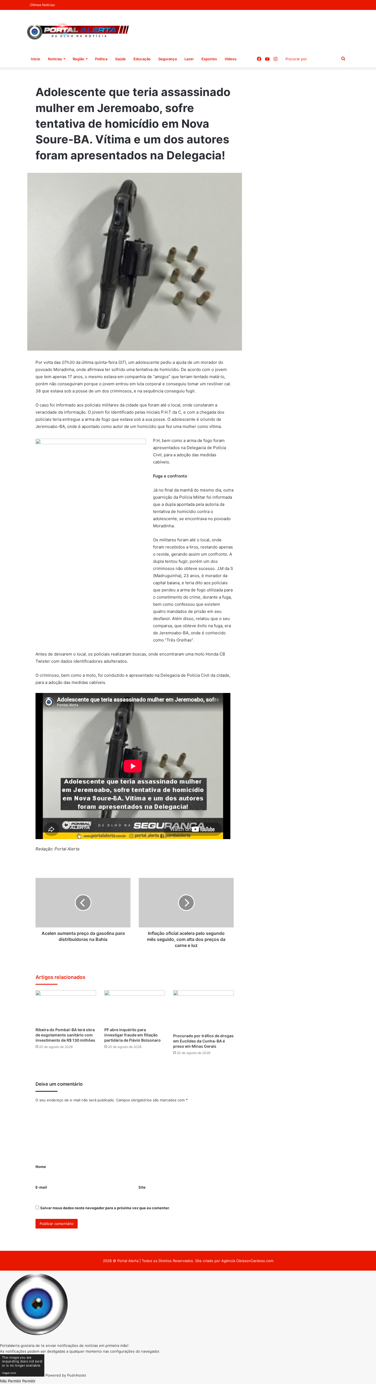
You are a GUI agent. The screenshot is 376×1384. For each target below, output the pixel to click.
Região (78, 59)
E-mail (41, 1187)
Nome (41, 1166)
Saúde (120, 59)
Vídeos (230, 59)
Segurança (167, 59)
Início (35, 59)
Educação (142, 59)
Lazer (189, 59)
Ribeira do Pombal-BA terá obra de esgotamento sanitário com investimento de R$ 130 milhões (65, 1034)
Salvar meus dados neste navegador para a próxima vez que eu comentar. (105, 1208)
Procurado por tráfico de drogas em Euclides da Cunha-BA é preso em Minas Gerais (203, 1041)
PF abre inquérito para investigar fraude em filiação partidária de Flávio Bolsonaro (132, 1034)
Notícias (55, 59)
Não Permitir (10, 1381)
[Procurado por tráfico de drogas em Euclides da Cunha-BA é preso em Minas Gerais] (203, 1010)
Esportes (209, 59)
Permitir (29, 1381)
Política (101, 59)
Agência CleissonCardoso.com (247, 1261)
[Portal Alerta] (78, 30)
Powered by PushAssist (65, 1375)
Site (142, 1187)
